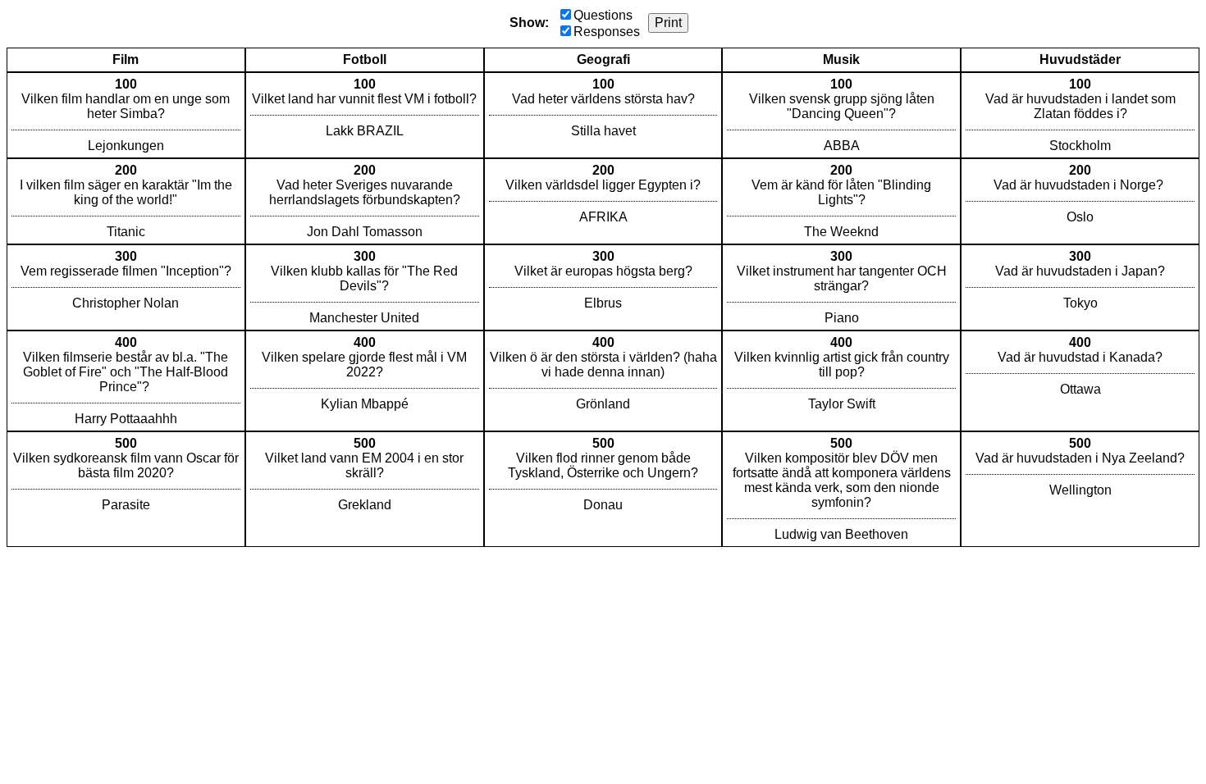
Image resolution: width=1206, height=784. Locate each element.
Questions (603, 15)
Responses (606, 32)
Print (668, 23)
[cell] (126, 115)
